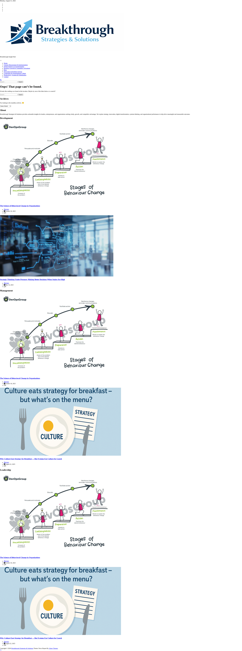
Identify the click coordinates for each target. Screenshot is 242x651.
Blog (5, 70)
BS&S (7, 209)
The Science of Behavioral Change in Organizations (20, 206)
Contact (6, 77)
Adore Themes (53, 648)
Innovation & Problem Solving (13, 72)
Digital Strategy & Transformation (14, 66)
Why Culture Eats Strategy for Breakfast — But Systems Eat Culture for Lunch (31, 459)
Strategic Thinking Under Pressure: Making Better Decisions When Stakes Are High (32, 280)
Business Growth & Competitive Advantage (17, 68)
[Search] (1, 80)
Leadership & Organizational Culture (15, 73)
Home (5, 63)
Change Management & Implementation (16, 65)
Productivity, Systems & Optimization (15, 75)
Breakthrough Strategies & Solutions (11, 53)
